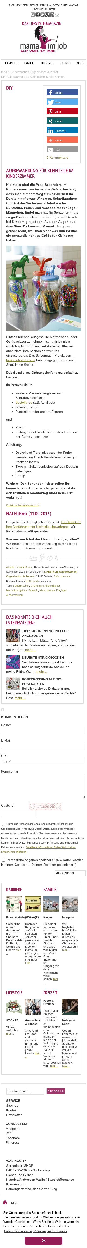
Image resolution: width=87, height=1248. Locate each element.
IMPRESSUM (45, 5)
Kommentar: (10, 771)
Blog (4, 72)
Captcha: (7, 805)
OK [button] (44, 1240)
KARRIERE (11, 63)
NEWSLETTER (22, 5)
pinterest (52, 14)
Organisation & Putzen (20, 576)
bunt (63, 590)
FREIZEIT (66, 63)
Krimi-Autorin (15, 1184)
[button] (62, 93)
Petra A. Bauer (24, 567)
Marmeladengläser (16, 590)
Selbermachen (68, 571)
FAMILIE (29, 63)
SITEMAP (34, 5)
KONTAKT (73, 5)
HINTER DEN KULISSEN (44, 9)
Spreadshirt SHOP (19, 1165)
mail (57, 14)
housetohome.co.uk (20, 360)
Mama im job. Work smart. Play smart (43, 38)
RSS (9, 1133)
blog (80, 63)
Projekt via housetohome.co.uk (22, 505)
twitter (42, 14)
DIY (58, 590)
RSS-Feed (32, 581)
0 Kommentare (57, 157)
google (47, 14)
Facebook (13, 1138)
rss (33, 14)
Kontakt (11, 1110)
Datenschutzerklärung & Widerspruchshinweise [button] (35, 1231)
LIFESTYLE (47, 63)
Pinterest (12, 1142)
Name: (6, 725)
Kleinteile (33, 590)
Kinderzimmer (47, 590)
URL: (5, 756)
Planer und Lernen (20, 1175)
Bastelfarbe (24, 402)
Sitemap (12, 1105)
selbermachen (21, 585)
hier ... (29, 963)
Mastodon (13, 1128)
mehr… (30, 650)
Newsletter (14, 1115)
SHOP (11, 5)
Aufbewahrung (14, 594)
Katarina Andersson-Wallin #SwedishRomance (40, 1179)
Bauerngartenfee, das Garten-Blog (31, 1189)
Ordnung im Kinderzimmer (45, 585)
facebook (37, 14)
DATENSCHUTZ (60, 5)
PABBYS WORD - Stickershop (28, 1170)
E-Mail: (6, 740)
